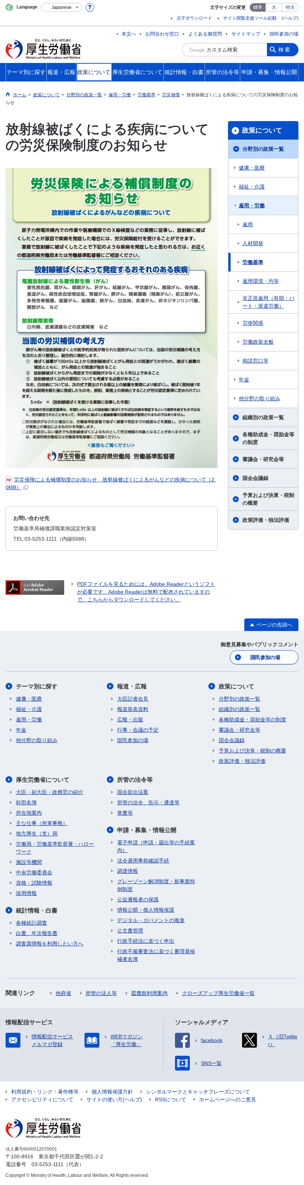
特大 (290, 7)
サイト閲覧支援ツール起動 (250, 18)
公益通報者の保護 (138, 899)
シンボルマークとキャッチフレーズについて (198, 1092)
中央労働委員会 (34, 872)
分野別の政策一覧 (263, 149)
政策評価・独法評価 (265, 520)
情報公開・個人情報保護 (145, 910)
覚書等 (125, 813)
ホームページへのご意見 (227, 1099)
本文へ (129, 33)
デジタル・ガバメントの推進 (151, 920)
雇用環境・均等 (260, 281)
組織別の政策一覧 (263, 417)
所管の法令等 (135, 780)
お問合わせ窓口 (162, 33)
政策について (262, 130)
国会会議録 (255, 478)
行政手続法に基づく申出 (145, 941)
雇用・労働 (252, 205)
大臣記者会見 (132, 699)
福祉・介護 (252, 187)
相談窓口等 (255, 361)
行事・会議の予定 (138, 730)
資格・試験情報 (34, 883)
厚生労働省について (42, 780)
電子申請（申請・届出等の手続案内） (156, 846)
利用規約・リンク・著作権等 (45, 1092)
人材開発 (252, 243)
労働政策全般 (258, 342)
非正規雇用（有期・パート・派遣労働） (268, 302)
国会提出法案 (132, 792)
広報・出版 (130, 719)
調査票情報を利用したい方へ (49, 944)
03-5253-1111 (47, 1164)
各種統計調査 (31, 923)
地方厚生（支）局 (36, 834)
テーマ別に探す (36, 686)
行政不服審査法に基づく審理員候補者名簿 (156, 955)
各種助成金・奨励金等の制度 (268, 438)
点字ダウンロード (194, 18)
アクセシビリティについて (42, 1099)
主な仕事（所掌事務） (42, 823)
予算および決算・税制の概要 (268, 499)
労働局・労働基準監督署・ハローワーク (55, 848)
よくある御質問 (205, 33)
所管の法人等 (101, 993)
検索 (284, 50)
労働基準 (252, 262)
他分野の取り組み (259, 398)
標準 (257, 7)
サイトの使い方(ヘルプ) (114, 1099)
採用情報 (26, 893)
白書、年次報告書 (36, 933)
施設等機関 (29, 862)
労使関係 (252, 323)
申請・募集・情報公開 (146, 830)
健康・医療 (252, 168)
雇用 (247, 224)
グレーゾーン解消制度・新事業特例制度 (156, 885)
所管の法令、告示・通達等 (148, 802)
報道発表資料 (132, 709)
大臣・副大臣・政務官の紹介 (49, 792)
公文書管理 (130, 931)
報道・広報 (132, 686)
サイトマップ (245, 33)
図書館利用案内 (149, 993)
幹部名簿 (26, 802)
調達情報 (127, 871)
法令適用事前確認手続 (143, 861)
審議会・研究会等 (263, 459)
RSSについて (170, 1099)
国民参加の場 (284, 33)
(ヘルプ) (290, 18)
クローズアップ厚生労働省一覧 (218, 993)
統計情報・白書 (36, 910)
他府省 (63, 993)
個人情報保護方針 (112, 1092)
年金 (244, 380)
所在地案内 (29, 813)
